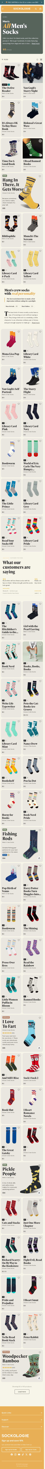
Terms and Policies (22, 1466)
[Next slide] (41, 2)
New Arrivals (11, 306)
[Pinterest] (30, 1454)
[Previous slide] (2, 2)
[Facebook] (11, 1454)
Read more (36, 43)
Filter (6, 59)
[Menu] (2, 9)
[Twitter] (26, 1454)
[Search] (35, 9)
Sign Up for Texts (30, 1449)
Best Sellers (27, 306)
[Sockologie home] (21, 9)
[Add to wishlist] (18, 65)
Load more (22, 1392)
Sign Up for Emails (11, 1449)
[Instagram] (15, 1454)
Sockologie (24, 1464)
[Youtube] (19, 1454)
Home (5, 17)
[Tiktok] (23, 1454)
